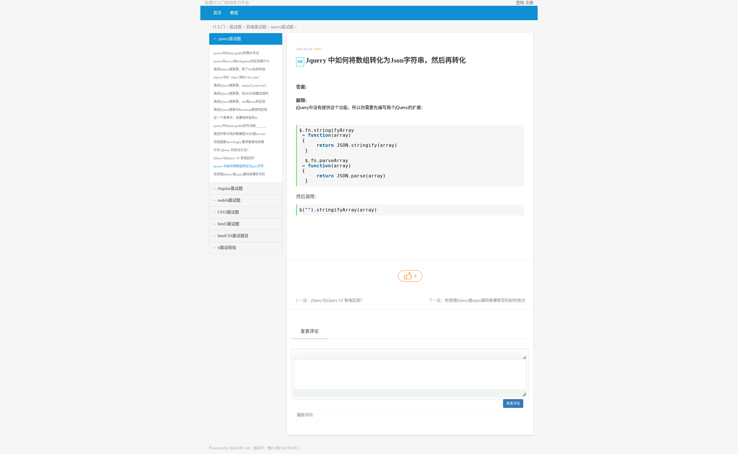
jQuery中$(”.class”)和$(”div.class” (237, 77)
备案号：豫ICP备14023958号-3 (277, 448)
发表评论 (513, 404)
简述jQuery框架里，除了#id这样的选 (239, 69)
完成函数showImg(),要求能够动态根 (239, 142)
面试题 (235, 27)
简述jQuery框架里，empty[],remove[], (240, 85)
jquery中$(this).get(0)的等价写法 (236, 53)
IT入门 (219, 27)
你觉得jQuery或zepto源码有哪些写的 (239, 174)
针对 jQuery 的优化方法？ (232, 150)
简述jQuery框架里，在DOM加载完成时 (241, 93)
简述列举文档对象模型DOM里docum (239, 134)
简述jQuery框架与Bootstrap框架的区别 (240, 109)
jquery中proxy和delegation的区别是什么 (242, 61)
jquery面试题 (282, 27)
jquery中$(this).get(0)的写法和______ (240, 125)
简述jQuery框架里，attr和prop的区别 (239, 101)
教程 (234, 13)
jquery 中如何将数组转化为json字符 (238, 166)
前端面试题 (256, 27)
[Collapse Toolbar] (524, 357)
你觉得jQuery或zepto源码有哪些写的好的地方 (485, 300)
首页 (217, 13)
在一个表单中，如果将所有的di (235, 117)
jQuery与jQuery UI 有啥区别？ (337, 300)
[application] (410, 374)
